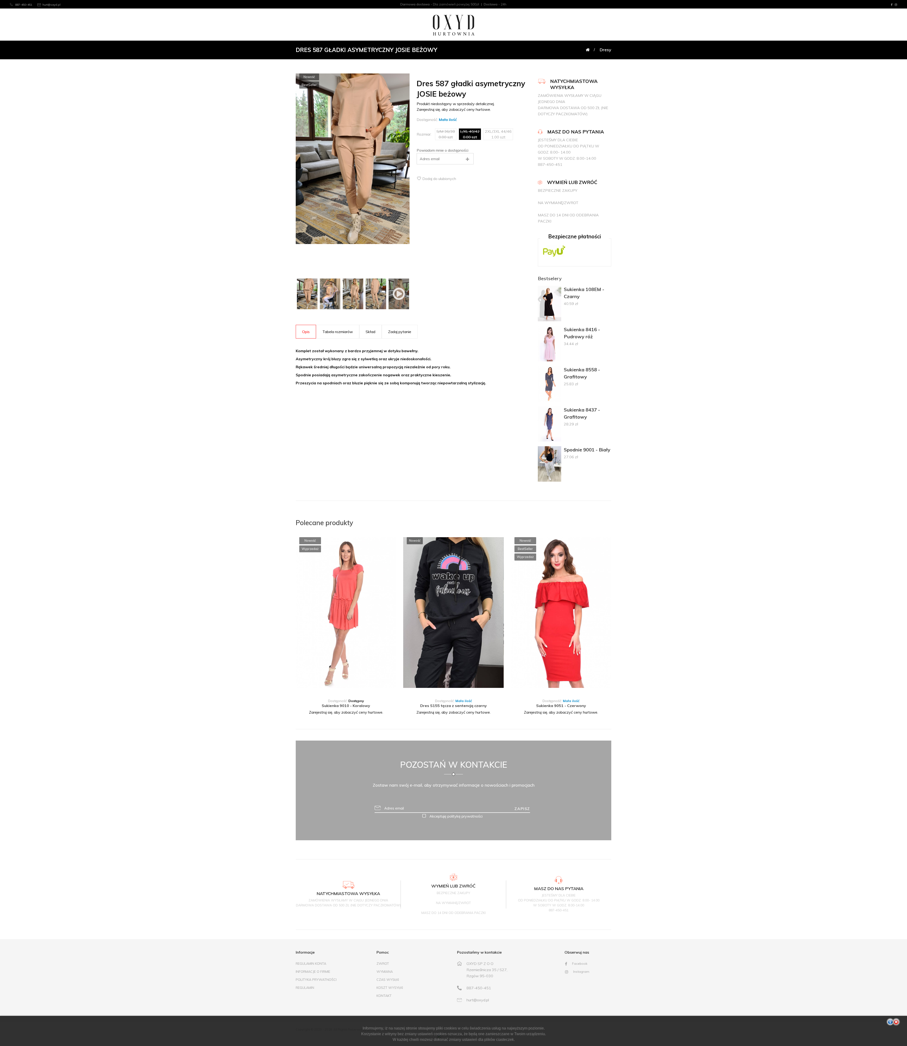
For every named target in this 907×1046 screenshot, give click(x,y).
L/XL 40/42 (342, 687)
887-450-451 (23, 4)
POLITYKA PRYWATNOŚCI (316, 979)
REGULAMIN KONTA (311, 963)
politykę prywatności (465, 816)
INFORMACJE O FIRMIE (313, 971)
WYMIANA (384, 971)
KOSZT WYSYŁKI (389, 988)
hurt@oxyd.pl (51, 4)
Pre (304, 613)
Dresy (605, 49)
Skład (370, 331)
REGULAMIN (305, 988)
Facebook (579, 963)
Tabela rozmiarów (337, 331)
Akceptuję (455, 816)
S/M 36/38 (317, 687)
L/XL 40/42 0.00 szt (470, 134)
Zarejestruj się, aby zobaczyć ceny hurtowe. (346, 712)
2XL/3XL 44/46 (370, 687)
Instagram (580, 971)
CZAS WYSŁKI (387, 979)
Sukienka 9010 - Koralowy (346, 705)
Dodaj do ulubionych (438, 178)
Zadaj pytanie (399, 331)
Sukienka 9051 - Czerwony (561, 705)
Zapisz (522, 808)
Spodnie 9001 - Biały (587, 450)
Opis (306, 331)
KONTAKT (384, 996)
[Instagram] (896, 4)
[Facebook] (891, 4)
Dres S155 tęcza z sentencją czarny (453, 705)
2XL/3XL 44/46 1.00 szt (498, 134)
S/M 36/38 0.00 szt (445, 134)
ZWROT (382, 963)
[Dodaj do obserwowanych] (393, 545)
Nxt (387, 613)
